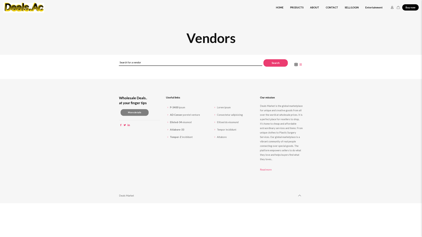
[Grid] (296, 64)
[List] (300, 64)
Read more (266, 169)
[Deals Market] (23, 7)
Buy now (410, 7)
